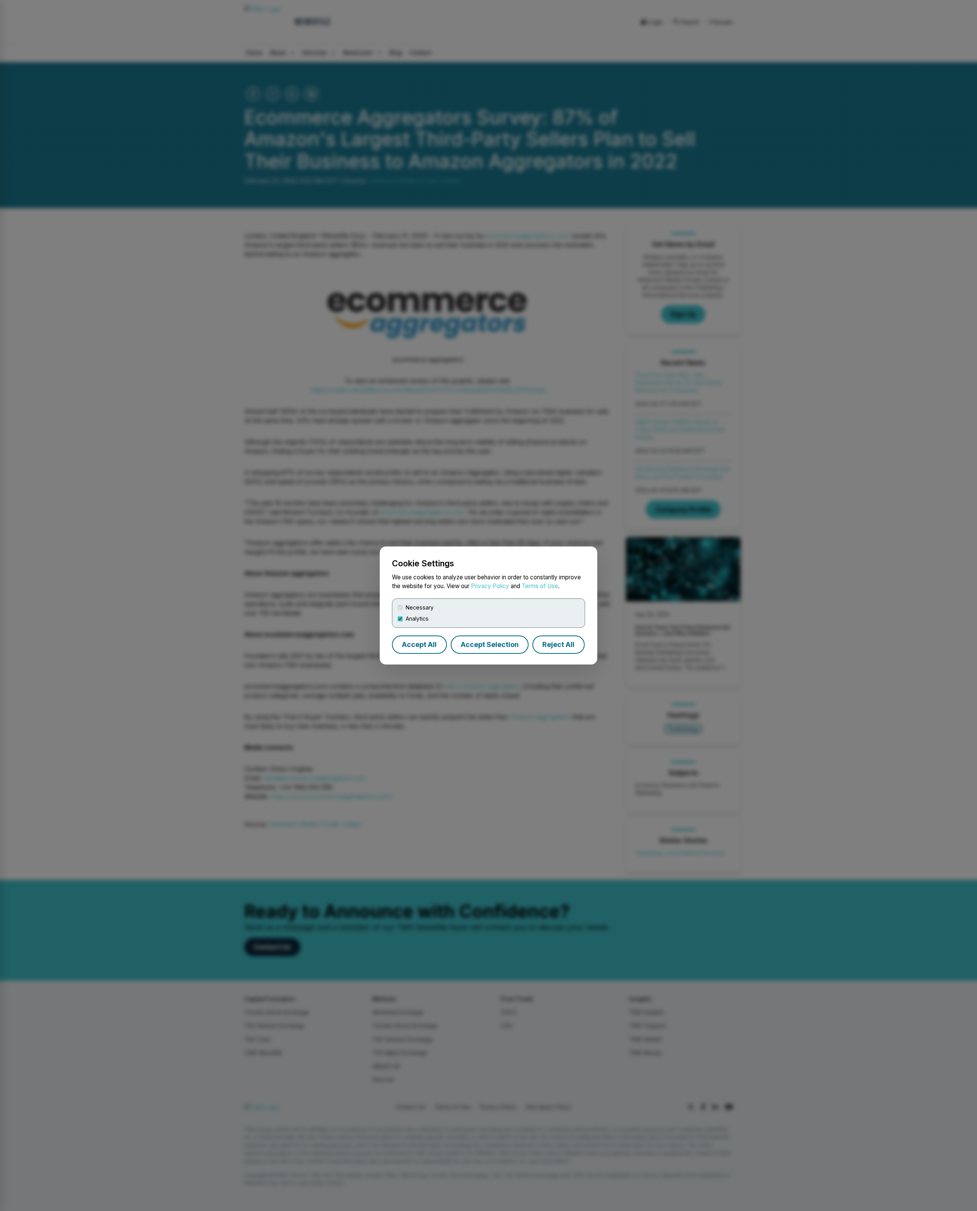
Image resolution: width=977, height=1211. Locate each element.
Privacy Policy (490, 586)
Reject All (558, 644)
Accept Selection (490, 644)
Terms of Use (540, 586)
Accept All (419, 644)
